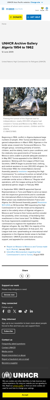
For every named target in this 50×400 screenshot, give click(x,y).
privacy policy (18, 386)
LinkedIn (31, 311)
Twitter (14, 311)
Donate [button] (42, 10)
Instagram (9, 311)
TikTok (25, 311)
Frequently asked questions (13, 343)
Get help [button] (35, 17)
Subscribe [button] (8, 331)
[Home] (14, 9)
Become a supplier (10, 363)
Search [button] (37, 10)
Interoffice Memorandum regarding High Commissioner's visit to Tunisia (24, 253)
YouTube (20, 311)
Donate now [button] (9, 294)
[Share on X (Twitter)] (22, 276)
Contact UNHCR (9, 347)
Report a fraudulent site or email (15, 359)
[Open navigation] (3, 9)
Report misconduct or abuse (14, 355)
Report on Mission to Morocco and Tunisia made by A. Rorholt (27, 248)
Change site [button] (35, 2)
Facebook (3, 311)
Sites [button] (47, 10)
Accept (25, 395)
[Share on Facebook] (28, 276)
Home (4, 24)
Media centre (7, 351)
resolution (22, 171)
